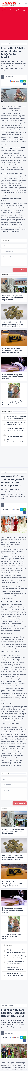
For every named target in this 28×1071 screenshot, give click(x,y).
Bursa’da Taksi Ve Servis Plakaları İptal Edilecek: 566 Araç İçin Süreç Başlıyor (14, 9)
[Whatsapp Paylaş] (24, 81)
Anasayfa (4, 44)
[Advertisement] (14, 26)
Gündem (11, 44)
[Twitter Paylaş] (21, 81)
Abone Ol (5, 81)
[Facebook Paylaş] (24, 84)
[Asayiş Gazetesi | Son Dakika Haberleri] (9, 3)
